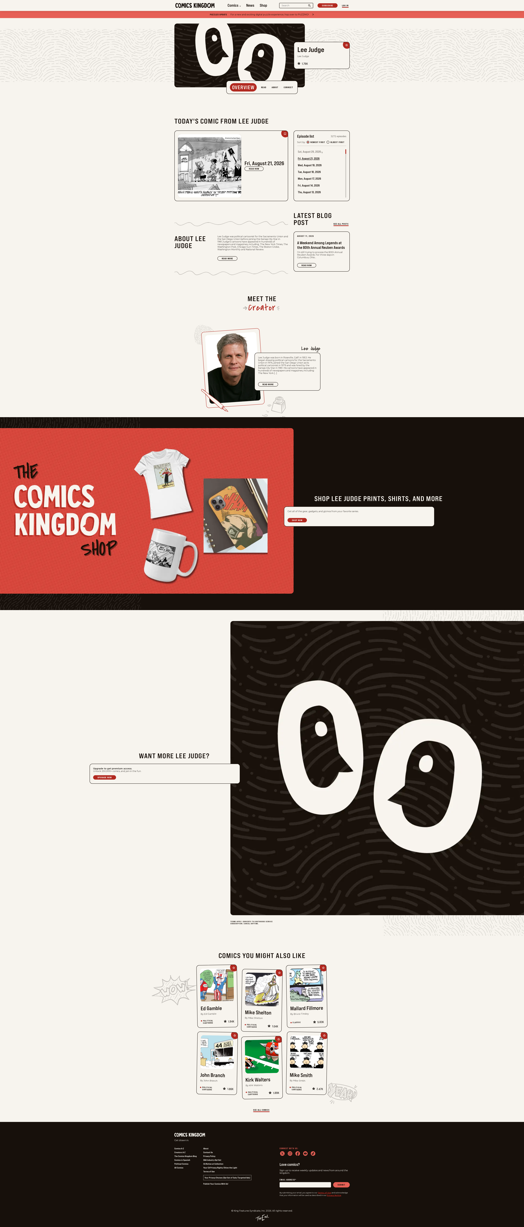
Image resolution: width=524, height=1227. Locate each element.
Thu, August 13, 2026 (309, 192)
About (206, 1148)
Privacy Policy (209, 1156)
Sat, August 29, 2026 (309, 151)
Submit (341, 1184)
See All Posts (341, 223)
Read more (229, 259)
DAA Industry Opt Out (212, 1160)
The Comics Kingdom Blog (185, 1156)
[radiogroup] (325, 142)
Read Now (254, 168)
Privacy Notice (334, 1195)
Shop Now (297, 520)
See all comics (261, 1110)
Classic (297, 1022)
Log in (345, 5)
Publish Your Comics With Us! (215, 1183)
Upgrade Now (105, 777)
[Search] (309, 5)
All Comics (178, 1167)
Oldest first (337, 142)
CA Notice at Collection (213, 1163)
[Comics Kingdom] (189, 1135)
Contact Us (208, 1152)
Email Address (288, 1180)
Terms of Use (209, 1171)
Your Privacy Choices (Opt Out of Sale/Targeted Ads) (227, 1177)
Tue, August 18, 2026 (309, 172)
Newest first (317, 142)
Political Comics (181, 1163)
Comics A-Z (179, 1148)
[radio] (308, 142)
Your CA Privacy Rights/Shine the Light (220, 1167)
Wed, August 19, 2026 (310, 165)
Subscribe (327, 5)
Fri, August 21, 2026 (309, 158)
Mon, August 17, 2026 (309, 178)
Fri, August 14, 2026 (309, 185)
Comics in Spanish (182, 1160)
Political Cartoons (208, 1021)
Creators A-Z (179, 1152)
